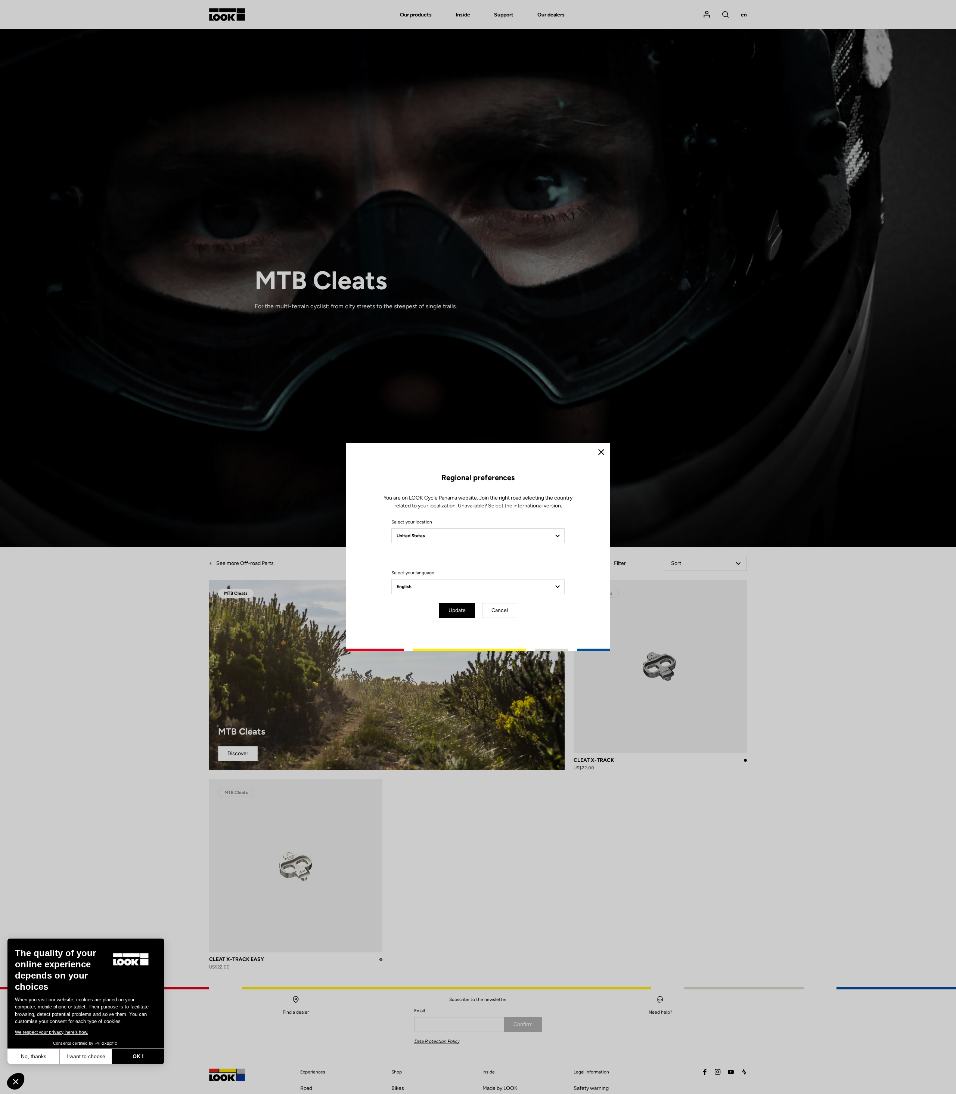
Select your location (411, 522)
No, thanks (33, 1056)
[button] (16, 1081)
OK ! (138, 1056)
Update (457, 610)
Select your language (412, 572)
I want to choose (85, 1056)
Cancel (499, 610)
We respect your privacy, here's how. (51, 1032)
